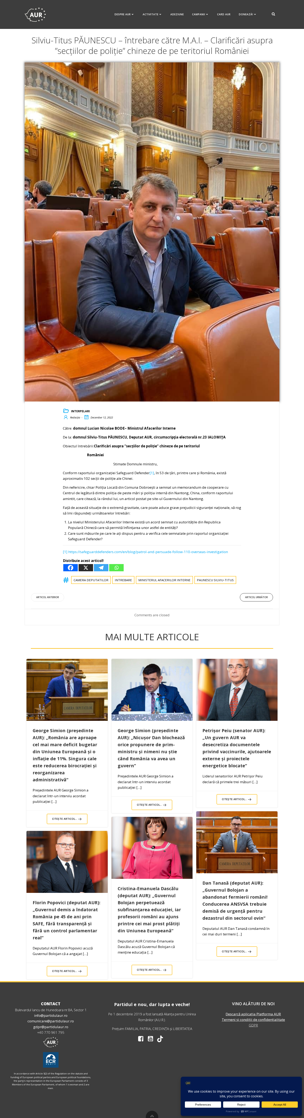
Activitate (150, 14)
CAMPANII (198, 14)
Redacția (75, 417)
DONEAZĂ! (246, 14)
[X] (86, 567)
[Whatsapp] (116, 567)
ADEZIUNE (177, 14)
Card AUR (224, 14)
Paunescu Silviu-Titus (215, 580)
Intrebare (123, 580)
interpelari (80, 411)
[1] (152, 472)
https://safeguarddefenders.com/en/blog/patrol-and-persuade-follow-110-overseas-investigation (148, 551)
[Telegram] (101, 567)
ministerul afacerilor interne (164, 580)
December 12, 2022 (102, 417)
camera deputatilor (91, 580)
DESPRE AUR (123, 14)
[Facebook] (70, 567)
